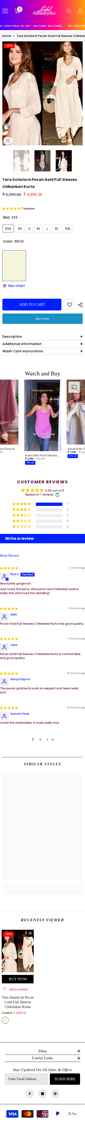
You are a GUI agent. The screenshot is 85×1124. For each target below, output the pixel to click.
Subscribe (65, 1079)
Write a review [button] (19, 538)
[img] (9, 568)
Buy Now (18, 979)
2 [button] (40, 739)
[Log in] (80, 11)
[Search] (69, 11)
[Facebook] (29, 1093)
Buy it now (42, 318)
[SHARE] (79, 304)
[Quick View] (30, 933)
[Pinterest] (55, 1093)
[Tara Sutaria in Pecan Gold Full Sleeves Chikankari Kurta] (18, 951)
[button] (3, 160)
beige (5, 1020)
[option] (42, 93)
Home (6, 36)
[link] (42, 886)
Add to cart (32, 304)
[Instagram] (42, 1093)
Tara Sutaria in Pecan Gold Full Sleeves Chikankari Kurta (18, 1002)
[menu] (5, 11)
